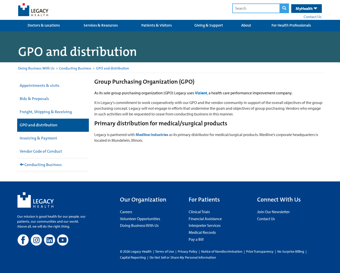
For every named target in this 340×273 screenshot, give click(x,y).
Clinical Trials (199, 211)
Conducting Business (75, 68)
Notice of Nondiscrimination (221, 251)
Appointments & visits (39, 85)
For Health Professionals (291, 25)
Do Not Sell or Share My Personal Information (183, 257)
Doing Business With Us (36, 68)
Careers (126, 211)
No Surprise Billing (290, 251)
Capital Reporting (133, 257)
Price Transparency (260, 251)
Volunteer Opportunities (140, 218)
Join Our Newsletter (273, 211)
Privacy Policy (187, 251)
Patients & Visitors (156, 25)
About (246, 25)
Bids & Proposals (34, 98)
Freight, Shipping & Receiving (46, 111)
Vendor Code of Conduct (41, 151)
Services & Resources (101, 25)
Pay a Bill (196, 239)
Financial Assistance (205, 218)
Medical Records (202, 232)
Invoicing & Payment (38, 138)
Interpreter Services (205, 225)
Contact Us (312, 16)
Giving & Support (208, 25)
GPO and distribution (38, 125)
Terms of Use (165, 251)
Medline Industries (152, 134)
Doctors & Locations (44, 25)
